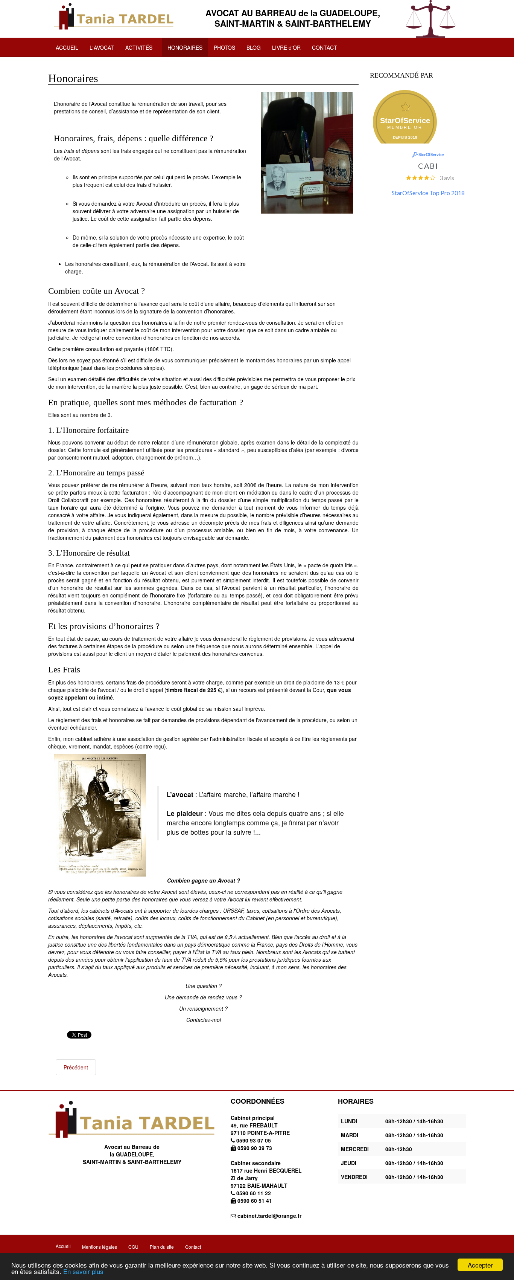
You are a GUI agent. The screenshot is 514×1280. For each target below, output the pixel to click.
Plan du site (162, 1246)
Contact (193, 1246)
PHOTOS (224, 47)
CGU (133, 1246)
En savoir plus (83, 1271)
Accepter (480, 1264)
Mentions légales (99, 1246)
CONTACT (324, 47)
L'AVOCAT (102, 47)
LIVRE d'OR (286, 47)
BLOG (253, 47)
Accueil (63, 1246)
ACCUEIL (67, 47)
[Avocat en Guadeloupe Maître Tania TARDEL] (114, 16)
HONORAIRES (184, 47)
